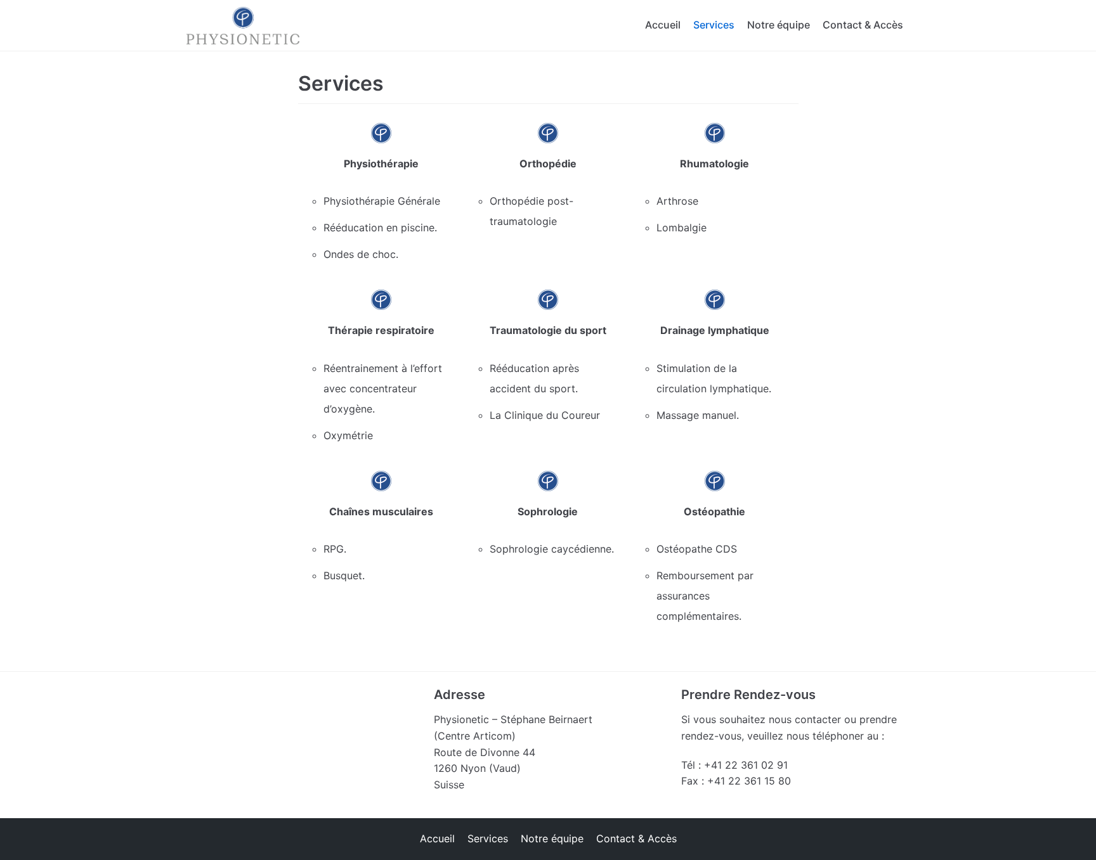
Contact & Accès (863, 24)
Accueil (663, 24)
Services (713, 24)
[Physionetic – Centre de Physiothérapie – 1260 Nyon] (242, 25)
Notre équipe (778, 24)
